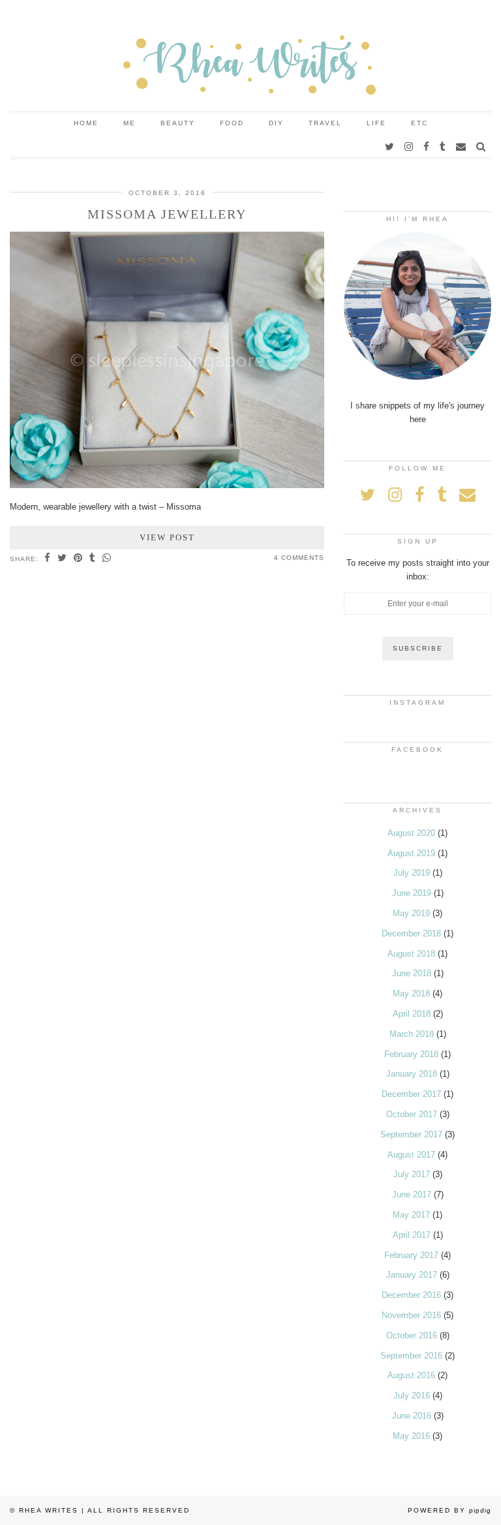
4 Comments (299, 557)
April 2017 (412, 1235)
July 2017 (411, 1174)
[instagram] (409, 147)
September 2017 (411, 1134)
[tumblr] (443, 147)
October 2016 (411, 1335)
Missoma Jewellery (167, 214)
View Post (167, 537)
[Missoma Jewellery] (167, 485)
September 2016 (411, 1356)
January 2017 (411, 1275)
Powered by (449, 1510)
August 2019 (411, 853)
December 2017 (411, 1094)
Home (86, 123)
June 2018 (411, 973)
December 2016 (411, 1295)
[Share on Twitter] (62, 558)
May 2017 (411, 1215)
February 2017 (411, 1255)
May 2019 (411, 913)
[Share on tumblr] (92, 558)
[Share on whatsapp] (107, 558)
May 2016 (411, 1436)
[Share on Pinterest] (78, 558)
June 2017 (411, 1194)
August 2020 (411, 833)
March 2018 (411, 1034)
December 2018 (411, 933)
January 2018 (411, 1074)
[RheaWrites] (250, 55)
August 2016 (411, 1375)
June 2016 (411, 1416)
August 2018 (411, 954)
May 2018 (411, 993)
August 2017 (411, 1155)
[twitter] (390, 147)
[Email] (461, 147)
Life (376, 123)
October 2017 (411, 1114)
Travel (325, 123)
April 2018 (412, 1014)
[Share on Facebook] (47, 558)
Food (232, 123)
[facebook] (427, 147)
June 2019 (411, 893)
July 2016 (411, 1395)
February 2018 (411, 1054)
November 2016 (411, 1315)
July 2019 (411, 873)
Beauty (177, 123)
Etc (419, 123)
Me (129, 123)
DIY (276, 123)
